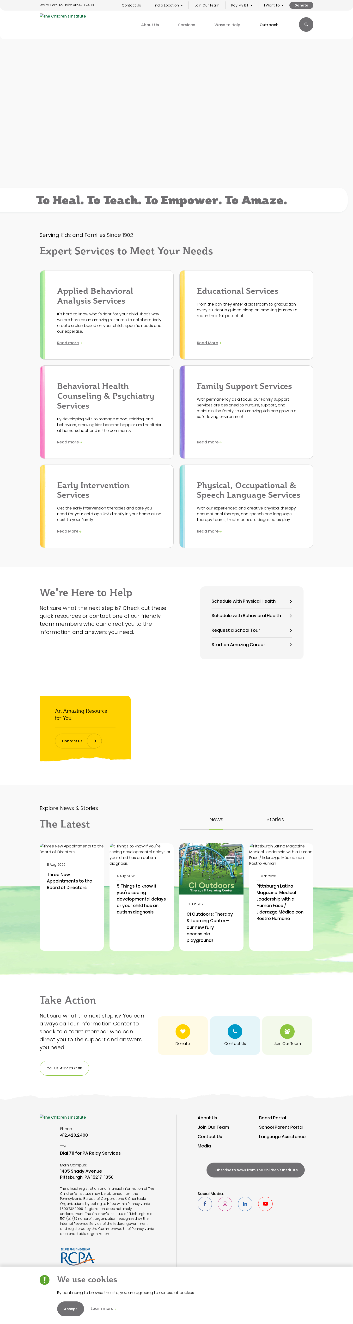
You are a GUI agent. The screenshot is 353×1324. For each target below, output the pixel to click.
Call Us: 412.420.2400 (64, 1068)
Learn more (102, 1308)
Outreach (269, 25)
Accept (70, 1308)
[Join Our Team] (287, 1035)
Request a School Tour (236, 630)
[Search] (306, 24)
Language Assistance (282, 1137)
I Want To (272, 5)
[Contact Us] (235, 1035)
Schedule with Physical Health (244, 601)
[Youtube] (265, 1204)
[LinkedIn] (245, 1204)
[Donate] (183, 1035)
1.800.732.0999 (71, 1208)
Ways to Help (227, 25)
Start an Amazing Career (238, 645)
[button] (182, 5)
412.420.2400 (83, 5)
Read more (68, 343)
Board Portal (272, 1118)
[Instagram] (225, 1204)
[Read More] (72, 897)
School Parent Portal (281, 1127)
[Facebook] (205, 1204)
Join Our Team (207, 5)
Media (204, 1146)
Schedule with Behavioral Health (246, 616)
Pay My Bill (240, 5)
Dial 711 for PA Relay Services (90, 1153)
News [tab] (216, 819)
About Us (150, 25)
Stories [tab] (275, 819)
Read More (207, 343)
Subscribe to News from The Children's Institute (255, 1170)
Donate (301, 5)
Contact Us (131, 5)
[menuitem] (150, 25)
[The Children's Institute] (63, 25)
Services (186, 25)
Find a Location (166, 5)
